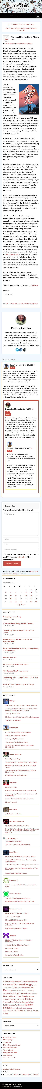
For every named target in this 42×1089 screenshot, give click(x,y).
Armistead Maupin (10, 1047)
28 (21, 602)
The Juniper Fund (11, 254)
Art (19, 981)
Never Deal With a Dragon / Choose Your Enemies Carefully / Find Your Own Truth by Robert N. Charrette (22, 830)
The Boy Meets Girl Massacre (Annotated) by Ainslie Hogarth (20, 860)
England (14, 987)
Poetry (26, 1002)
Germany (31, 991)
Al (4, 981)
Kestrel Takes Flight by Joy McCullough (18, 684)
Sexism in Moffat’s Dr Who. (14, 955)
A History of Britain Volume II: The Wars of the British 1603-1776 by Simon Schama (21, 709)
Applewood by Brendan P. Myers (16, 928)
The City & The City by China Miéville (17, 845)
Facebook (25, 1074)
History (6, 996)
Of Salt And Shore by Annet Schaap (22, 24)
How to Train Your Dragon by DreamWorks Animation (19, 924)
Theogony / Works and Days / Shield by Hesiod (21, 705)
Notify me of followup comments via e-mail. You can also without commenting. (20, 556)
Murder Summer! (11, 802)
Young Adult (28, 43)
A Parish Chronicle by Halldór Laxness (18, 623)
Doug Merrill (14, 365)
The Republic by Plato (12, 714)
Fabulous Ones (28, 987)
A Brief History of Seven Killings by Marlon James (21, 865)
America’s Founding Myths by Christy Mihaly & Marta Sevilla (20, 771)
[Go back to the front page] (21, 6)
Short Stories (15, 1008)
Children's (8, 984)
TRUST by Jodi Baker (12, 917)
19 (11, 599)
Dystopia (34, 985)
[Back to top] (37, 1084)
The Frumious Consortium (11, 16)
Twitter (15, 1074)
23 (31, 599)
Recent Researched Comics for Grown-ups (19, 799)
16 (31, 595)
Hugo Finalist (23, 996)
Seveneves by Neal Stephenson (16, 873)
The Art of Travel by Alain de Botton (17, 898)
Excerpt (19, 987)
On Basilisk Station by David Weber (17, 826)
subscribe (21, 557)
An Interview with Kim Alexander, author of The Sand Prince (21, 869)
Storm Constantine (10, 1058)
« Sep (18, 605)
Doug (27, 984)
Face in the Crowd (11, 948)
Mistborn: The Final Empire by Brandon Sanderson (18, 941)
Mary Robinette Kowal (11, 1045)
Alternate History (11, 981)
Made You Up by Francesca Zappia (16, 913)
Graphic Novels (20, 993)
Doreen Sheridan (10, 43)
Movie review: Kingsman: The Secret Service (20, 856)
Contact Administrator (11, 1069)
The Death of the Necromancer (15, 671)
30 (31, 602)
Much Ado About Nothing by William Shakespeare (22, 717)
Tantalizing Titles (9, 1011)
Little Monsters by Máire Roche (15, 664)
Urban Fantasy (26, 1011)
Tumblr (35, 1074)
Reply (12, 367)
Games (25, 991)
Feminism (15, 991)
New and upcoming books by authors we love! (20, 790)
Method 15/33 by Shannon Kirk (15, 920)
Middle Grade (20, 999)
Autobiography (32, 981)
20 (16, 599)
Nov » (23, 605)
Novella (21, 1002)
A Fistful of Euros (9, 1037)
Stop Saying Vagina (11, 952)
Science (22, 1005)
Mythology (6, 1002)
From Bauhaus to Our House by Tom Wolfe (19, 901)
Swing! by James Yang (12, 617)
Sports (23, 43)
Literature (12, 999)
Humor (31, 996)
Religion (5, 1005)
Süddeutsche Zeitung (25, 1008)
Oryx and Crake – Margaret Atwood (17, 945)
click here (34, 285)
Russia (17, 1005)
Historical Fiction (32, 993)
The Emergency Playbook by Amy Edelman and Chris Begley (21, 794)
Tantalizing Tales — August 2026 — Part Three (21, 762)
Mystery (29, 999)
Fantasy (7, 990)
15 (26, 595)
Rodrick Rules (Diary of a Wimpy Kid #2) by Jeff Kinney (21, 29)
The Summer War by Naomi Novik (16, 742)
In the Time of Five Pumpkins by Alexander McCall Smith (19, 746)
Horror (13, 996)
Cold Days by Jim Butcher (13, 814)
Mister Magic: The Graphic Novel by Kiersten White (20, 766)
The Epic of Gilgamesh (12, 720)
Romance (12, 1005)
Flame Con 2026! (9, 657)
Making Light (8, 1040)
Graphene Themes (16, 1086)
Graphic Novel (8, 993)
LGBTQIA (6, 999)
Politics (31, 1002)
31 (36, 602)
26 (11, 602)
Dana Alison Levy (11, 304)
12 (11, 595)
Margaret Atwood (10, 1053)
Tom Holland (8, 1050)
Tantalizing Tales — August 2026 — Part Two (20, 678)
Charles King (8, 1055)
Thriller (17, 1011)
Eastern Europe (7, 987)
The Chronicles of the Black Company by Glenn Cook (21, 885)
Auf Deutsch (24, 981)
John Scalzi (7, 1042)
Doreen (18, 43)
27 (16, 602)
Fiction (21, 991)
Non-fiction (14, 1002)
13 (16, 595)
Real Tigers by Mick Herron (14, 739)
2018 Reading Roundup (13, 841)
